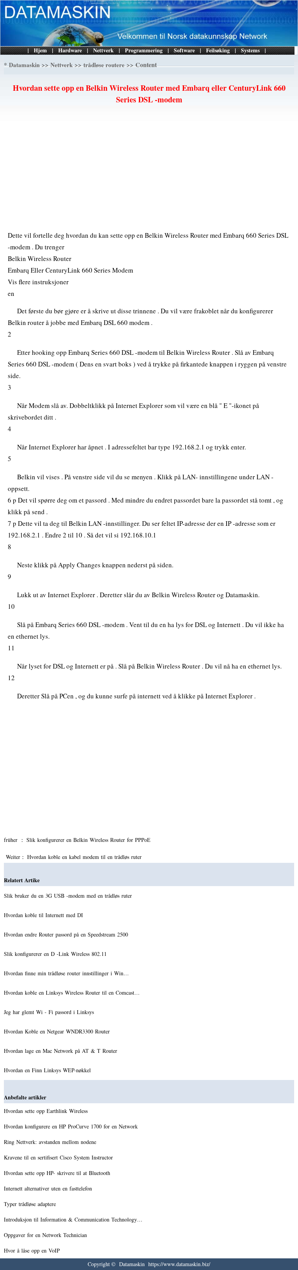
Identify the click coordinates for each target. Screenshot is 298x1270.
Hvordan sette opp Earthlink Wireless (47, 1110)
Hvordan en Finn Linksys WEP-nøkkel (48, 1070)
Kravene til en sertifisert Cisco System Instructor (59, 1157)
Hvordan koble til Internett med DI (44, 915)
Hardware (70, 50)
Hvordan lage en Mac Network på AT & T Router (61, 1050)
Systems (250, 50)
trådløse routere (104, 64)
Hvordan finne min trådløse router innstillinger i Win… (66, 973)
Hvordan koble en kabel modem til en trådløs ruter (85, 856)
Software (184, 50)
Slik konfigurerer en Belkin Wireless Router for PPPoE (89, 839)
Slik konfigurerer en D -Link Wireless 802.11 (56, 953)
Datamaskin (24, 64)
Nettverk (103, 50)
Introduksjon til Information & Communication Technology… (73, 1219)
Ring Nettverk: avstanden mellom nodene (51, 1142)
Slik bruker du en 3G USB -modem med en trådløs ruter (69, 895)
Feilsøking (218, 50)
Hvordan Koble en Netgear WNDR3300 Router (58, 1031)
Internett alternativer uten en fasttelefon (49, 1188)
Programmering (144, 50)
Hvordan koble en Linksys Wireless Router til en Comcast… (72, 992)
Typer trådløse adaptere (31, 1204)
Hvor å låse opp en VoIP (33, 1250)
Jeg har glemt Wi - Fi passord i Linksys (50, 1012)
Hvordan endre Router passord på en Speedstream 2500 (67, 934)
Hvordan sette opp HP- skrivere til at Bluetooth (58, 1173)
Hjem (40, 50)
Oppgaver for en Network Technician (46, 1235)
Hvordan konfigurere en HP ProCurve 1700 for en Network (72, 1126)
